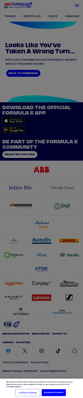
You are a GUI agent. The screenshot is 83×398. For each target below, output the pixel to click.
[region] (41, 388)
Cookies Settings (28, 392)
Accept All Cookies (53, 392)
